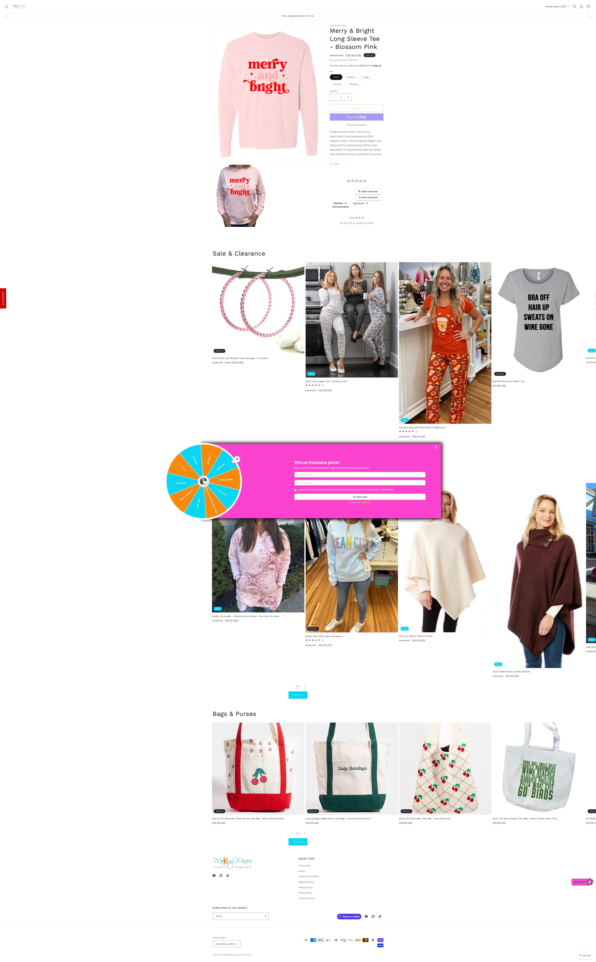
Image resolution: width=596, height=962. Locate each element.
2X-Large (355, 85)
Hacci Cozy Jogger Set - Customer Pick (326, 381)
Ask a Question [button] (370, 197)
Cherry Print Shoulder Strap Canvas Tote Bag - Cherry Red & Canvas (248, 818)
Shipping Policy (306, 882)
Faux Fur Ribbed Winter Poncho (415, 636)
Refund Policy (305, 887)
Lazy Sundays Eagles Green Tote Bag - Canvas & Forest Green (338, 818)
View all (298, 694)
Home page (304, 865)
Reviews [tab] (338, 203)
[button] (6, 6)
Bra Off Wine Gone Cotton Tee (509, 381)
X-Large (338, 85)
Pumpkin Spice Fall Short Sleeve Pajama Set (422, 427)
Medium (353, 78)
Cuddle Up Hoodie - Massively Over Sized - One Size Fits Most (245, 616)
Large (367, 78)
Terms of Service (307, 898)
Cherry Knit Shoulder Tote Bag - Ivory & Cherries (425, 818)
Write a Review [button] (370, 191)
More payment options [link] (356, 124)
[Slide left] (291, 686)
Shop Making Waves (227, 955)
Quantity (334, 91)
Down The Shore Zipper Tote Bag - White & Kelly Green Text (525, 818)
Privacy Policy (305, 892)
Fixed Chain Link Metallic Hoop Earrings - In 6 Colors (240, 358)
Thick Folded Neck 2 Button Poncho (512, 672)
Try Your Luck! (360, 497)
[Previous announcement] (6, 16)
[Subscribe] (265, 916)
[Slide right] (304, 686)
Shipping (334, 60)
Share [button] (336, 163)
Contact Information (309, 876)
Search (302, 871)
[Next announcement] (590, 16)
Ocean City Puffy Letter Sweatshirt (324, 636)
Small (337, 78)
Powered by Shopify (243, 955)
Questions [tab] (358, 203)
